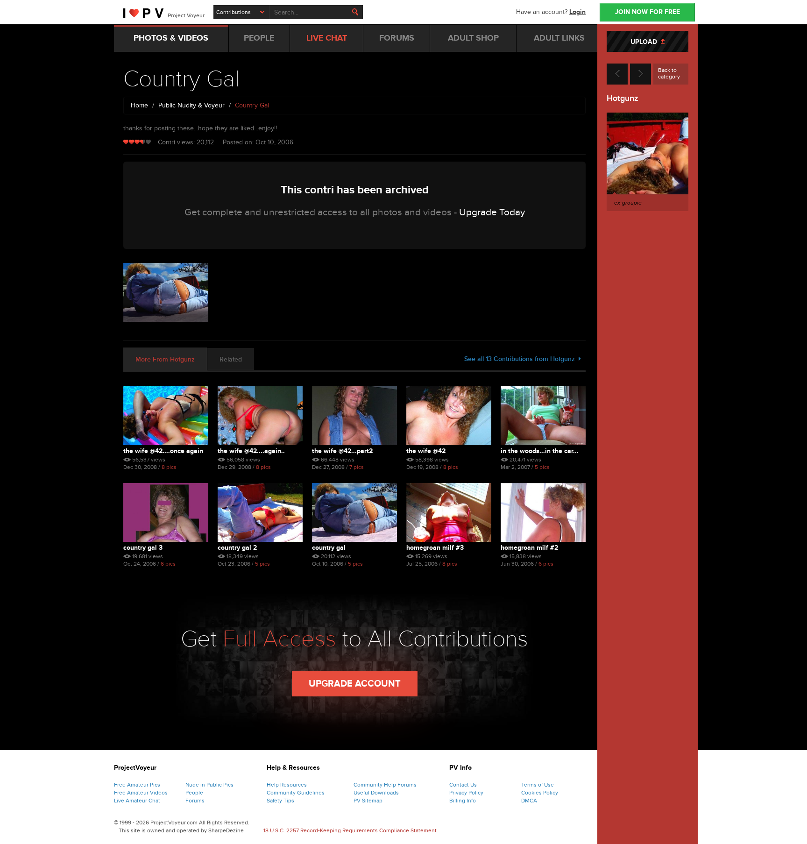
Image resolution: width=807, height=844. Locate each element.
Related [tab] (230, 359)
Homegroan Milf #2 (529, 547)
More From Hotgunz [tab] (165, 359)
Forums (195, 800)
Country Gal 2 (237, 547)
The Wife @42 (426, 450)
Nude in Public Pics (209, 784)
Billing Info (462, 800)
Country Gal (329, 547)
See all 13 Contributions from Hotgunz (521, 359)
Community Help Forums (385, 784)
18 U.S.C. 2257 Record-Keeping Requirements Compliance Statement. (350, 830)
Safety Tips (280, 800)
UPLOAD (645, 42)
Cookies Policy (539, 792)
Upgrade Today (492, 212)
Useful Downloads (376, 792)
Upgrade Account (355, 683)
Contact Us (463, 784)
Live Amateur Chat (137, 800)
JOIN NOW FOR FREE (647, 12)
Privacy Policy (466, 792)
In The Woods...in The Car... (540, 450)
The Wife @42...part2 (342, 450)
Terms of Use (537, 784)
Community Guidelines (296, 792)
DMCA (529, 800)
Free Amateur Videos (141, 792)
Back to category (669, 73)
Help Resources (287, 784)
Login (577, 12)
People (194, 792)
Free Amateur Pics (137, 784)
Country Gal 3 (143, 547)
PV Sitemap (368, 800)
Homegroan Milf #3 (435, 547)
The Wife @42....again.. (251, 450)
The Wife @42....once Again (163, 450)
